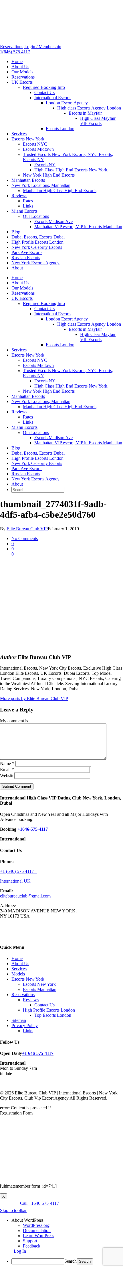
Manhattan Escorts (28, 180)
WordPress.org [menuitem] (36, 1225)
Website (7, 775)
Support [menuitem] (30, 1240)
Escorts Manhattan (39, 989)
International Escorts (52, 97)
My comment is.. (15, 720)
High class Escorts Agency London (89, 107)
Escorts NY (44, 164)
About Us (20, 66)
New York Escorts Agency (35, 262)
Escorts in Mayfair (85, 113)
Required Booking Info (44, 87)
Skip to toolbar (13, 1210)
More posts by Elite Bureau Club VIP (34, 698)
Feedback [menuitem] (31, 1245)
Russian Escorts (25, 257)
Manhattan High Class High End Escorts (59, 190)
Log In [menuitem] (20, 1251)
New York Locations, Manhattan (40, 185)
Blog (15, 231)
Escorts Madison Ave (53, 221)
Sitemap (18, 1020)
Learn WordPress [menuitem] (38, 1235)
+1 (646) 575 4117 (18, 871)
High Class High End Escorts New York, (71, 169)
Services (19, 133)
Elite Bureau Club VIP (27, 528)
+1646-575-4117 (32, 829)
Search (70, 1261)
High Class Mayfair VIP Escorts (98, 121)
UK (27, 881)
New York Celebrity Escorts (36, 247)
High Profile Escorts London (37, 242)
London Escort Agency (67, 102)
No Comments (24, 538)
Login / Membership (42, 46)
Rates (28, 200)
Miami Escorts (24, 211)
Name (7, 763)
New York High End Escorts (49, 175)
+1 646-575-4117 (37, 1053)
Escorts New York (27, 138)
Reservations (11, 46)
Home (17, 61)
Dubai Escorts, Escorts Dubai (38, 236)
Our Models (22, 71)
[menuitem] (67, 1220)
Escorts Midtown (38, 149)
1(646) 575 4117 (15, 51)
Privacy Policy (24, 1025)
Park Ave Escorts (26, 252)
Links (28, 206)
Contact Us (44, 92)
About (17, 267)
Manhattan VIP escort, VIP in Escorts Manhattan (78, 226)
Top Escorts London (52, 1015)
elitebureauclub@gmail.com (25, 895)
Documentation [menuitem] (37, 1230)
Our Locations (36, 216)
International (12, 881)
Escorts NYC (35, 144)
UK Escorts (22, 82)
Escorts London (60, 128)
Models (18, 973)
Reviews (19, 195)
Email (7, 769)
